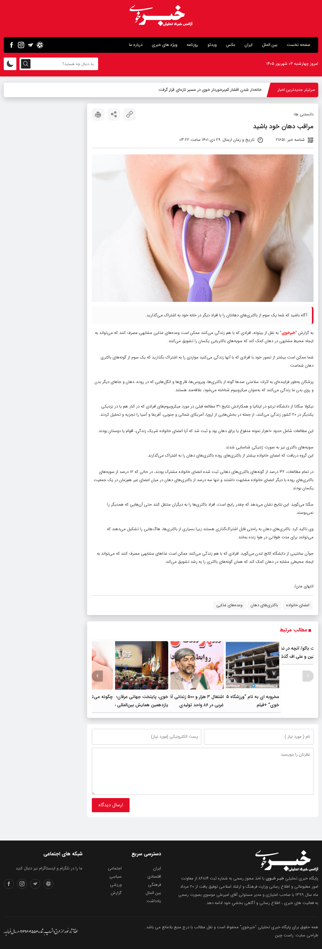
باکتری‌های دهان (264, 605)
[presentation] (308, 675)
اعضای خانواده (297, 605)
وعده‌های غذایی (229, 605)
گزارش (116, 893)
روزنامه (192, 45)
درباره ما (135, 45)
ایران (249, 45)
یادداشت (154, 901)
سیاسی (115, 876)
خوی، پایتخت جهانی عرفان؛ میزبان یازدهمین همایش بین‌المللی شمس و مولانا (134, 705)
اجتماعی (115, 868)
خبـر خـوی (275, 878)
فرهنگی (154, 884)
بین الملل (269, 45)
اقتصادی (154, 876)
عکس (230, 45)
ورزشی (116, 884)
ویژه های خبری (164, 45)
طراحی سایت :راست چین (296, 935)
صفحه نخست (298, 45)
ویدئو (212, 45)
